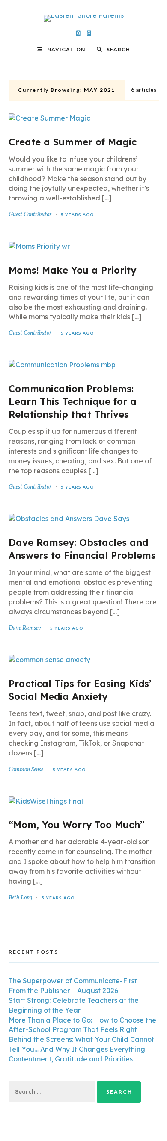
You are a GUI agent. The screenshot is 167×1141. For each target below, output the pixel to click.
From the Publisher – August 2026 (63, 990)
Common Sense (26, 770)
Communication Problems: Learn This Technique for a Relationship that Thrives (73, 401)
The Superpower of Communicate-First (73, 980)
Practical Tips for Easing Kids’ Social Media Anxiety (80, 690)
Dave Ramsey (25, 628)
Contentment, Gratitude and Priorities (71, 1059)
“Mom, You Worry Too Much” (77, 825)
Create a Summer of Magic (73, 142)
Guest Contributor (30, 215)
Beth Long (20, 898)
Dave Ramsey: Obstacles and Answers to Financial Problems (82, 549)
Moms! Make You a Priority (72, 270)
